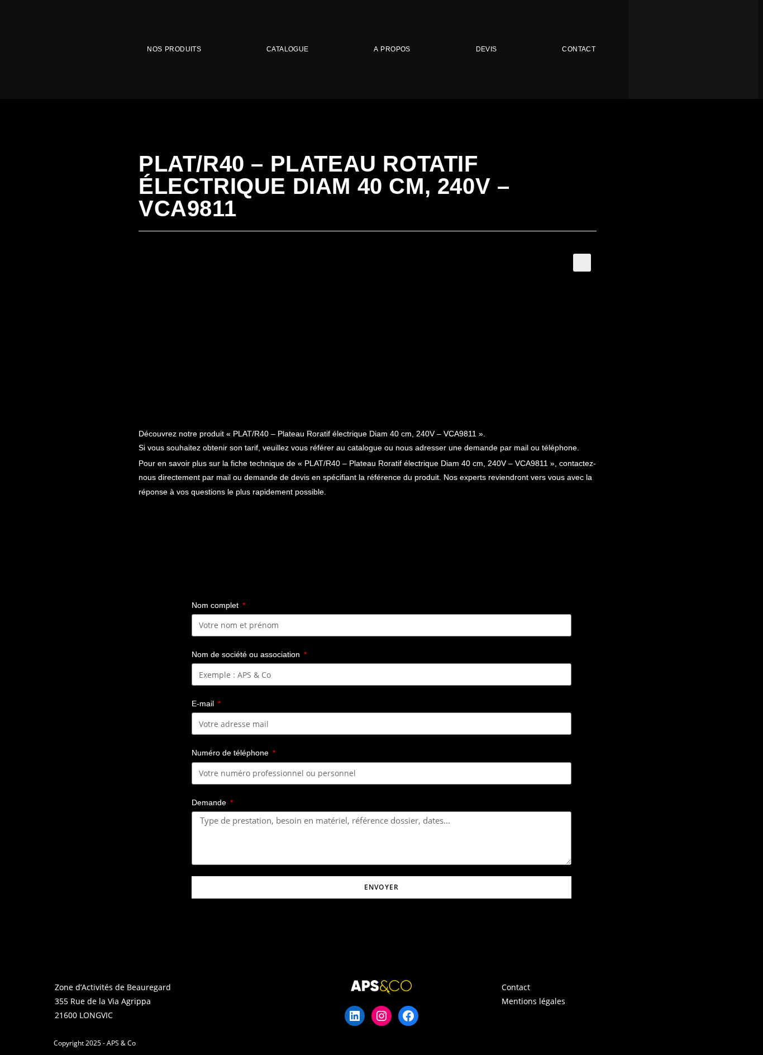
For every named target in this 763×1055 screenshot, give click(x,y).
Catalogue (287, 49)
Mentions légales (533, 1001)
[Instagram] (381, 1016)
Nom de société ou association (247, 654)
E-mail (204, 703)
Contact (578, 49)
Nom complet (216, 605)
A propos (392, 49)
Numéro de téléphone (231, 752)
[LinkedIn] (355, 1016)
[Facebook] (408, 1016)
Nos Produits (174, 49)
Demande (210, 802)
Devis (486, 49)
